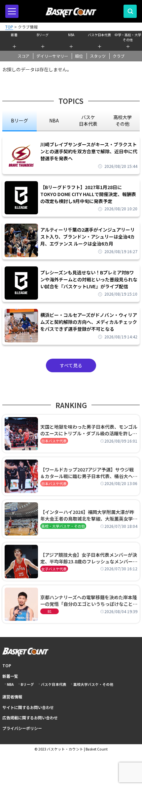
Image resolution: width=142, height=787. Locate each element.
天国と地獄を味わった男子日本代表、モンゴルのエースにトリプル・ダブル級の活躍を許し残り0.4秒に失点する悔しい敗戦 (88, 430)
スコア (23, 56)
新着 (14, 34)
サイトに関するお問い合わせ (28, 707)
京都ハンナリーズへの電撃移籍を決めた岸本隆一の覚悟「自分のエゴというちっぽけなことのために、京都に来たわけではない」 (88, 600)
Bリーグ (43, 34)
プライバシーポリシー (22, 728)
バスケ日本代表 (99, 34)
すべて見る (71, 365)
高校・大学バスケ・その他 (63, 526)
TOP (6, 665)
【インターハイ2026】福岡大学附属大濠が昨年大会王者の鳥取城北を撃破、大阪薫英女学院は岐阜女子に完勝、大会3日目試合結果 (88, 515)
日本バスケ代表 (54, 440)
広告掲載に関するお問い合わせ (30, 717)
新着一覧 (10, 676)
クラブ (118, 56)
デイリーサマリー (52, 56)
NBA (71, 34)
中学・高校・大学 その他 (128, 36)
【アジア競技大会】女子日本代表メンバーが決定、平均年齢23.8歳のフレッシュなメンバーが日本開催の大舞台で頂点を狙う (88, 558)
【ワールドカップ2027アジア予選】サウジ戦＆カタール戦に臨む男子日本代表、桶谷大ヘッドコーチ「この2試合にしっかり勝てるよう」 (88, 472)
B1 (50, 611)
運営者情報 (12, 696)
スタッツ (98, 56)
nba (54, 120)
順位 (79, 56)
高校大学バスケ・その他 (93, 684)
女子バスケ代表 (54, 568)
